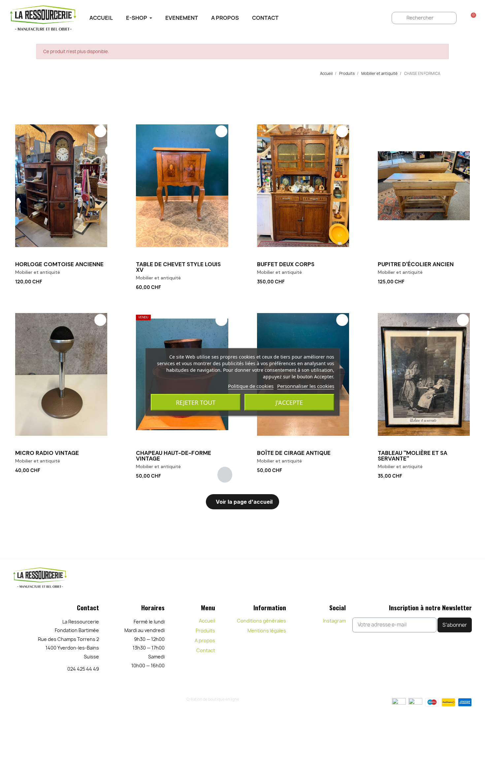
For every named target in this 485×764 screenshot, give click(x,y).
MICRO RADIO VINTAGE (47, 453)
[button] (103, 280)
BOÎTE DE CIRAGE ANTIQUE (294, 453)
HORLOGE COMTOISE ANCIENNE (59, 264)
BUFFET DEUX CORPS (285, 264)
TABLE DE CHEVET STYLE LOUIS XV (178, 267)
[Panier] (471, 18)
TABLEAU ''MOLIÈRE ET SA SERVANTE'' (412, 455)
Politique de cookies (251, 386)
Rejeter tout (195, 402)
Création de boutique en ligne (212, 699)
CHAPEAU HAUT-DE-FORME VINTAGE (173, 455)
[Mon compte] (461, 18)
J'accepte (289, 402)
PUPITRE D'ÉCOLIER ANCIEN (416, 264)
